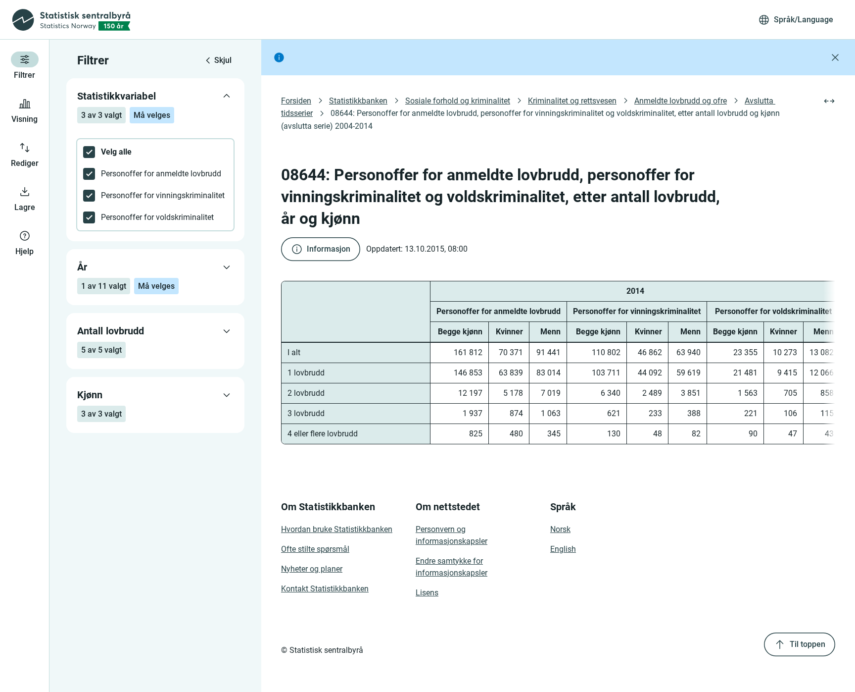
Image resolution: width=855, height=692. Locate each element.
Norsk (560, 529)
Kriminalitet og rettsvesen (572, 101)
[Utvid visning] (829, 101)
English (563, 549)
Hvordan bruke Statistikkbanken (336, 529)
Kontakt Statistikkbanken (325, 588)
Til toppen (807, 644)
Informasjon (328, 249)
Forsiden (296, 101)
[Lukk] (835, 57)
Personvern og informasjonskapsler (451, 535)
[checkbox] (155, 152)
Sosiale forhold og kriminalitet (457, 101)
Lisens (427, 592)
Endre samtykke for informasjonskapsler (451, 567)
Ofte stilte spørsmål (315, 549)
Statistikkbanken (358, 101)
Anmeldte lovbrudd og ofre (680, 101)
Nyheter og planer (311, 569)
